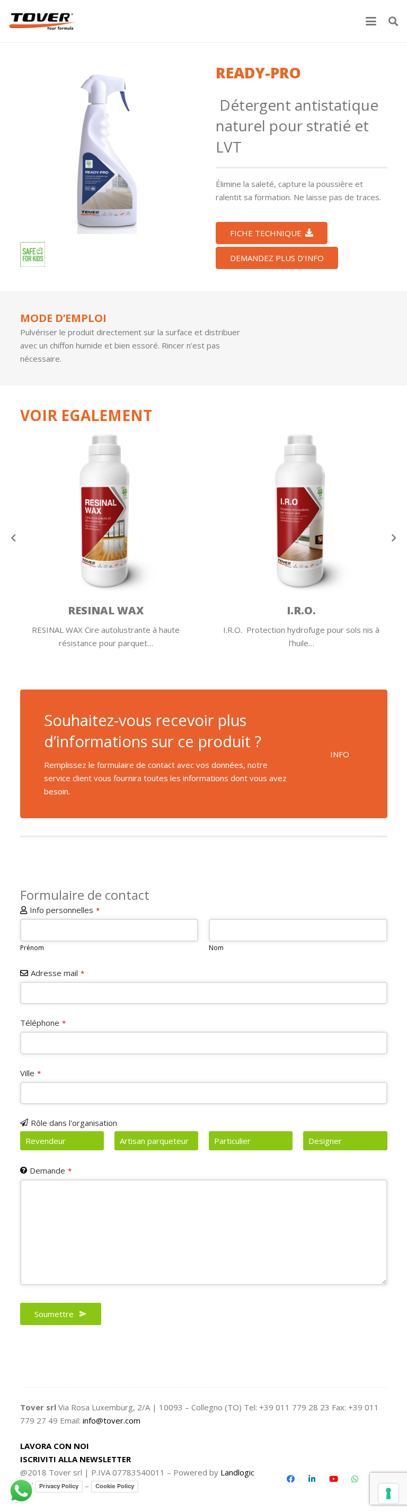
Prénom (32, 947)
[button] (371, 21)
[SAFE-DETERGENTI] (32, 254)
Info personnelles (65, 910)
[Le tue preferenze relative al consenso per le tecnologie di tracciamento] (388, 1493)
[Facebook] (290, 1479)
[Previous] (14, 538)
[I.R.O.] (301, 511)
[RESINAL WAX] (106, 511)
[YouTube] (333, 1479)
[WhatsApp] (355, 1479)
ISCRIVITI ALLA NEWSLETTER (75, 1459)
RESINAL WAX (106, 610)
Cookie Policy (114, 1486)
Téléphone (43, 1022)
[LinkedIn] (312, 1479)
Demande (51, 1170)
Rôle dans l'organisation (74, 1122)
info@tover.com (111, 1420)
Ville (30, 1073)
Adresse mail (57, 973)
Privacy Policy (58, 1486)
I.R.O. (301, 610)
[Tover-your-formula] (42, 21)
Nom (216, 947)
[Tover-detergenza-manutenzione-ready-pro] (106, 148)
